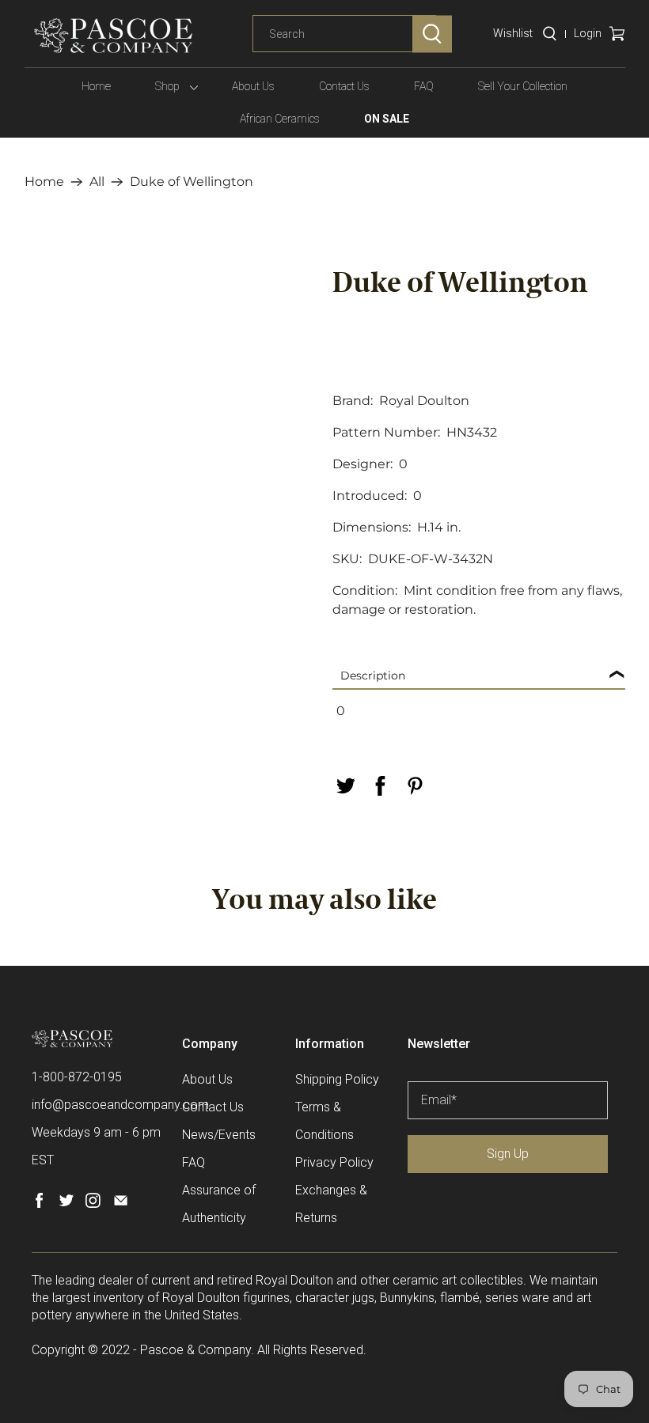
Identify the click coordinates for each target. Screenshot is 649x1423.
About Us (253, 86)
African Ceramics (280, 118)
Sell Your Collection (522, 86)
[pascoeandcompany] (113, 35)
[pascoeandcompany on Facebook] (39, 1203)
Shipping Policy (337, 1079)
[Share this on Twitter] (345, 786)
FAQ (424, 86)
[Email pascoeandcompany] (120, 1203)
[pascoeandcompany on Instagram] (93, 1203)
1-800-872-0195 (77, 1076)
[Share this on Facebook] (380, 786)
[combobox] (344, 34)
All (96, 182)
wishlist (513, 33)
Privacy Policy (334, 1162)
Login (588, 33)
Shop (167, 86)
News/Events (219, 1134)
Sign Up (508, 1153)
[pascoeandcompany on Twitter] (66, 1203)
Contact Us (344, 86)
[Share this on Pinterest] (414, 786)
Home (96, 86)
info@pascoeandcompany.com (120, 1104)
